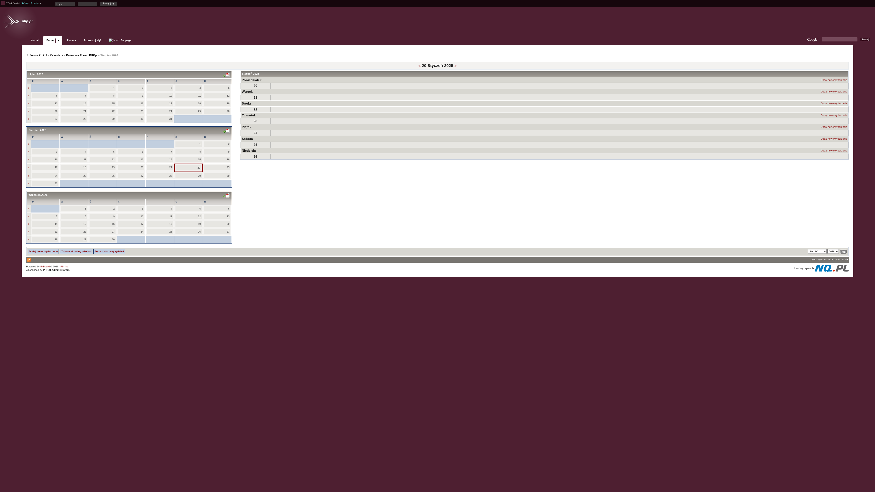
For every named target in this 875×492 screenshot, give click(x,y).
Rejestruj (35, 3)
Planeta (71, 40)
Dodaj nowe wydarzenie (834, 80)
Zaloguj (25, 3)
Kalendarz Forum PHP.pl (81, 55)
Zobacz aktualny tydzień (109, 251)
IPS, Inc (64, 266)
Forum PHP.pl (38, 55)
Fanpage (125, 40)
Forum (50, 40)
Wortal (35, 40)
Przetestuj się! (92, 40)
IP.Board (45, 266)
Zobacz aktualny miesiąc (76, 251)
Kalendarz (56, 55)
